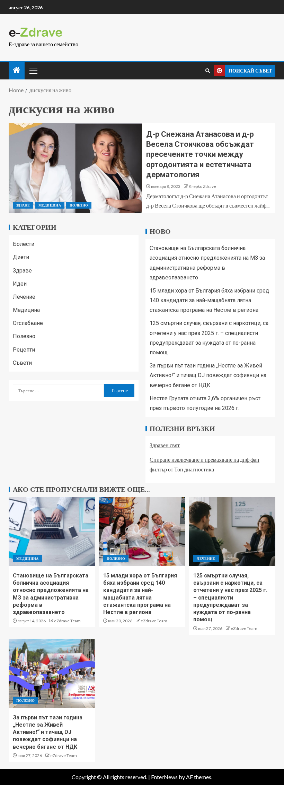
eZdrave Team (67, 620)
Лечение (24, 297)
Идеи (20, 283)
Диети (21, 257)
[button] (33, 70)
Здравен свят (165, 445)
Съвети (22, 363)
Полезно (79, 205)
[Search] (207, 70)
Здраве (23, 205)
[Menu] (33, 70)
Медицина (49, 205)
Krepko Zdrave (202, 186)
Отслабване (28, 323)
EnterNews (164, 777)
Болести (23, 244)
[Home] (16, 70)
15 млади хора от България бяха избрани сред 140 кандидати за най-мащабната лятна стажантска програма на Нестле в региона (209, 300)
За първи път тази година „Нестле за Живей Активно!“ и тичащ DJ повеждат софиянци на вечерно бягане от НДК (208, 375)
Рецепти (24, 349)
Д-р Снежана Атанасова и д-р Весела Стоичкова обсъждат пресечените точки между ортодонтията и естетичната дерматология (200, 154)
